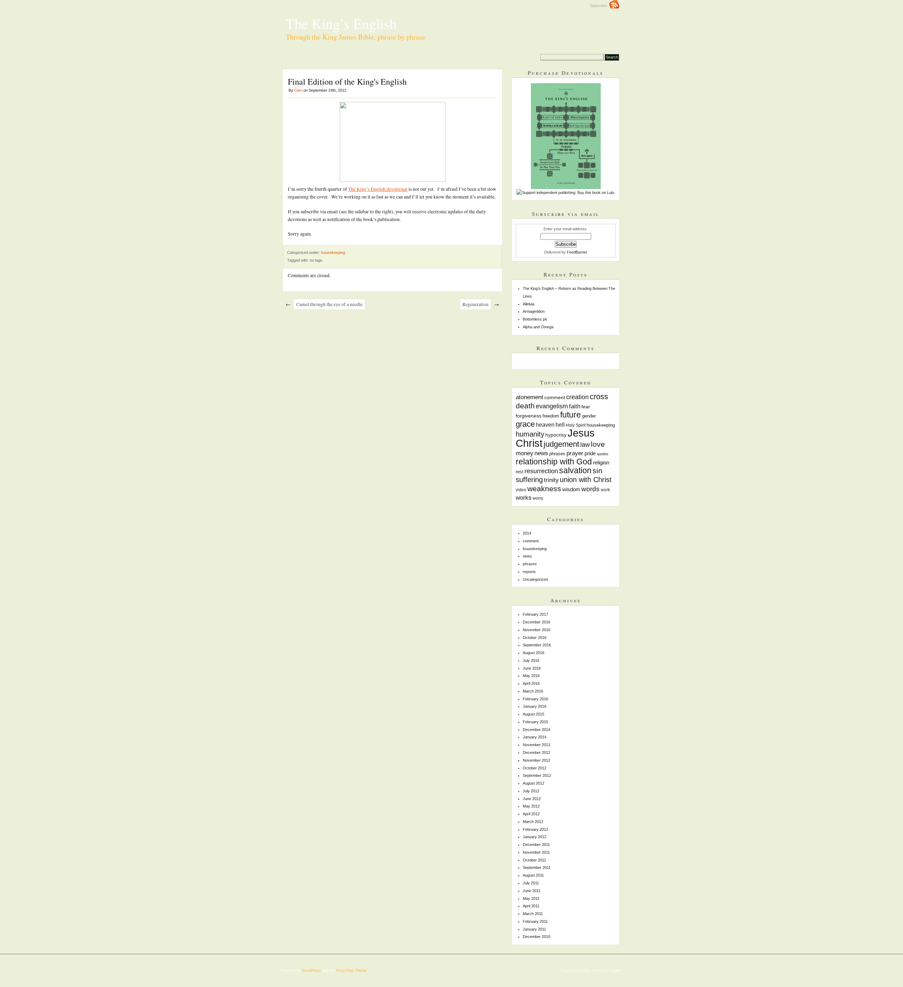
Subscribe (599, 6)
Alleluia (528, 304)
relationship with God (554, 461)
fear (585, 406)
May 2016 (531, 676)
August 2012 (533, 783)
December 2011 (536, 844)
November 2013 (536, 745)
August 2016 (533, 653)
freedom (551, 416)
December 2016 (536, 622)
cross (599, 396)
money (524, 453)
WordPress (311, 970)
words (590, 489)
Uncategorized (535, 579)
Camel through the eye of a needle (329, 304)
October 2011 (534, 860)
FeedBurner (577, 252)
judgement (561, 444)
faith (574, 406)
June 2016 (532, 668)
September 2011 (537, 867)
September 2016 (537, 645)
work (605, 489)
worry (538, 498)
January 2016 (534, 706)
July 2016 (531, 660)
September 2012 (537, 775)
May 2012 (531, 806)
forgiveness (528, 416)
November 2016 (536, 630)
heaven (545, 424)
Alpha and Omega (538, 327)
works (524, 497)
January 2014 (534, 737)
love (598, 444)
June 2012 (532, 799)
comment (554, 397)
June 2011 (531, 891)
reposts (529, 571)
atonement (529, 397)
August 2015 (533, 714)
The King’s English (341, 23)
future (570, 414)
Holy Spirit (576, 425)
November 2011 (536, 852)
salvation (575, 470)
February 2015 (535, 722)
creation (577, 397)
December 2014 (536, 729)
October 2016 (534, 637)
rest (519, 471)
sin (597, 471)
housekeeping (333, 252)
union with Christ (586, 479)
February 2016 (535, 699)
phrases (557, 453)
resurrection (541, 471)
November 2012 (536, 760)
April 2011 (531, 906)
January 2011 (534, 929)
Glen (298, 90)
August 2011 (533, 875)
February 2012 (535, 829)
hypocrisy (555, 435)
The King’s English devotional (377, 189)
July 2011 (531, 883)
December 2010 (536, 936)
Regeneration (475, 304)
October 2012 (534, 768)
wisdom (571, 489)
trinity (551, 479)
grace (525, 424)
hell (560, 424)
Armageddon (534, 311)
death (525, 406)
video (521, 489)
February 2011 (535, 921)
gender (589, 416)
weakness (544, 489)
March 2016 (533, 691)
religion (601, 462)
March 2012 (533, 822)
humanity (530, 434)
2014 (527, 533)
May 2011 (531, 898)
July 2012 (531, 791)
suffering (529, 479)
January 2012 (534, 837)
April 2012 (531, 814)
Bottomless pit (535, 319)
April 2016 (531, 683)
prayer (574, 453)
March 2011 (533, 914)
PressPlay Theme (351, 970)
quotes (602, 454)
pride (590, 453)
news (541, 453)
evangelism (552, 406)
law (585, 444)
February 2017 (535, 614)
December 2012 (536, 752)
